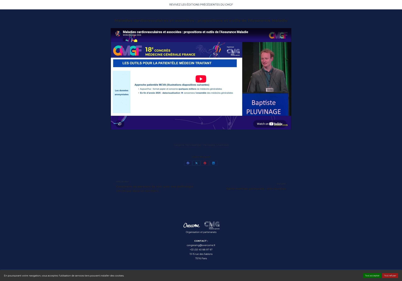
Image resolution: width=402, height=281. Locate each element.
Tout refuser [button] (390, 275)
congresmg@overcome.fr (201, 245)
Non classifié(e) (193, 145)
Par (209, 145)
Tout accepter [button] (372, 275)
